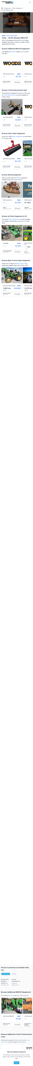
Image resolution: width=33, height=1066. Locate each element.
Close (16, 1062)
